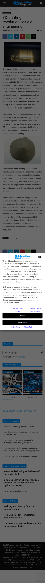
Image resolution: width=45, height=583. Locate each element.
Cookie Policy (15, 327)
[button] (39, 257)
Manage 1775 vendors (18, 309)
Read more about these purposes (35, 309)
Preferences (23, 322)
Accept (22, 316)
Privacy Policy (28, 327)
